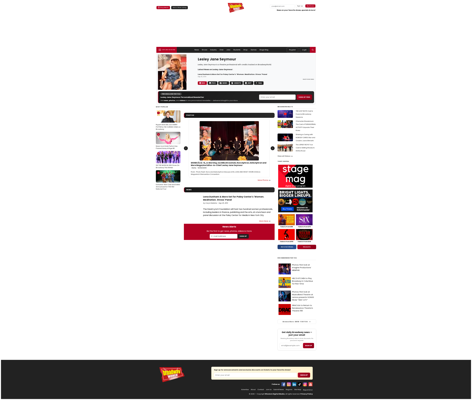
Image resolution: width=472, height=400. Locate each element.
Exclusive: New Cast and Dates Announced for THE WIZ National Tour (168, 181)
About (253, 389)
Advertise (245, 389)
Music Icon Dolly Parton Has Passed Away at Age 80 (166, 141)
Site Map (297, 389)
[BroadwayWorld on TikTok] (299, 384)
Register (292, 50)
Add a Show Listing (179, 7)
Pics (214, 83)
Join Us (269, 389)
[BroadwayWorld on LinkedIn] (294, 384)
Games (254, 50)
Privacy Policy (306, 394)
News (196, 50)
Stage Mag (263, 50)
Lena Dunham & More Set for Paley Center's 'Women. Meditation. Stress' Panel (232, 74)
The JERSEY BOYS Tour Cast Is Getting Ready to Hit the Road (305, 147)
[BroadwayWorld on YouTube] (310, 384)
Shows (204, 50)
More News (263, 221)
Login (304, 50)
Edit (249, 83)
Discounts (307, 247)
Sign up (308, 345)
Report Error (308, 390)
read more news (308, 79)
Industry (213, 50)
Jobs (228, 50)
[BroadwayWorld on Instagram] (289, 384)
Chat (221, 50)
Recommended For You (287, 258)
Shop (245, 50)
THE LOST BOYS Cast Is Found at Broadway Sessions (304, 114)
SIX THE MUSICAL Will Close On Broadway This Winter (167, 160)
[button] (313, 50)
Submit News (278, 389)
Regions (289, 389)
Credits (237, 83)
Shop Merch (164, 7)
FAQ (260, 83)
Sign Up (243, 236)
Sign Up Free (304, 97)
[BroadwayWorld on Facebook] (283, 384)
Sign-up (300, 6)
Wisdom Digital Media (275, 394)
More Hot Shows (287, 247)
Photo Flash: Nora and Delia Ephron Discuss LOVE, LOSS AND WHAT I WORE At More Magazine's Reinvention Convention (225, 173)
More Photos (263, 180)
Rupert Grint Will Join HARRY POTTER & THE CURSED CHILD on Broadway (168, 121)
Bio (203, 83)
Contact (261, 389)
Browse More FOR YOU (295, 321)
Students (236, 50)
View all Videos (284, 156)
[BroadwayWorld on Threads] (305, 384)
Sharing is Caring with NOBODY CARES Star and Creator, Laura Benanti (305, 137)
